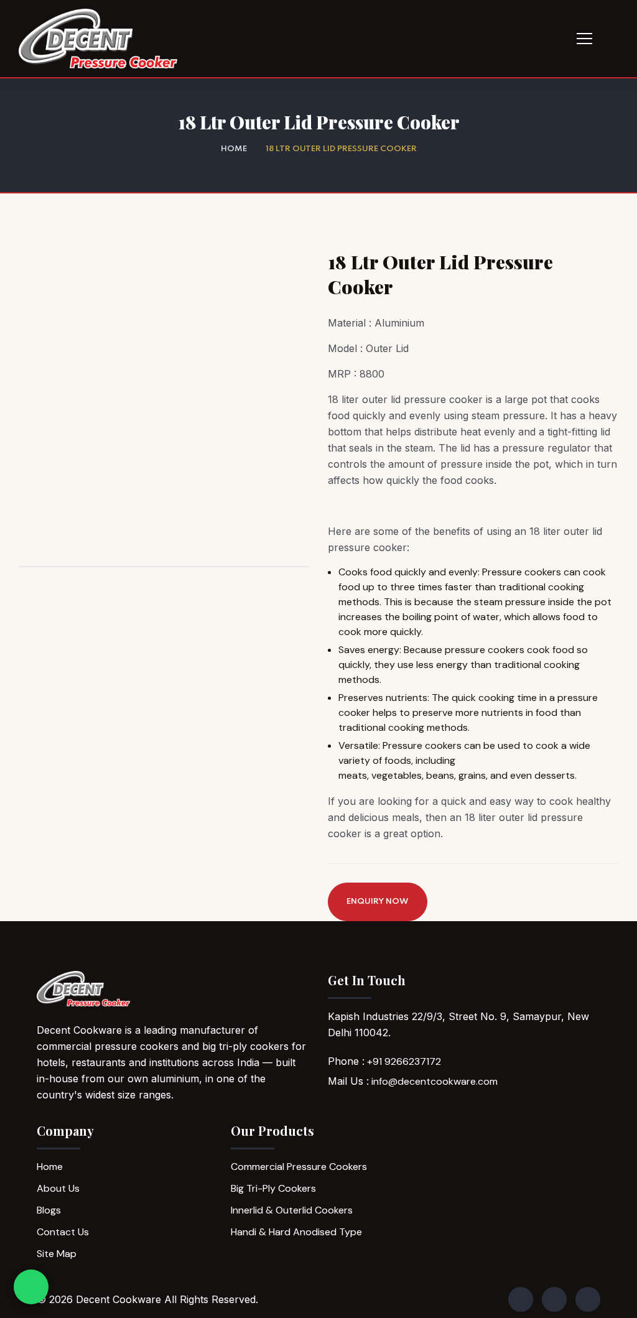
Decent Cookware (118, 1299)
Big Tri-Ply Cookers (273, 1188)
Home (234, 149)
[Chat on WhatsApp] (31, 1286)
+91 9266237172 (404, 1061)
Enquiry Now (377, 902)
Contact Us (63, 1231)
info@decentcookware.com (434, 1081)
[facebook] (520, 1299)
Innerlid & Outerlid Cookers (292, 1210)
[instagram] (554, 1299)
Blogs (49, 1210)
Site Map (57, 1253)
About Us (58, 1188)
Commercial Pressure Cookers (299, 1166)
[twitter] (587, 1299)
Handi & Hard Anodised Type (296, 1231)
